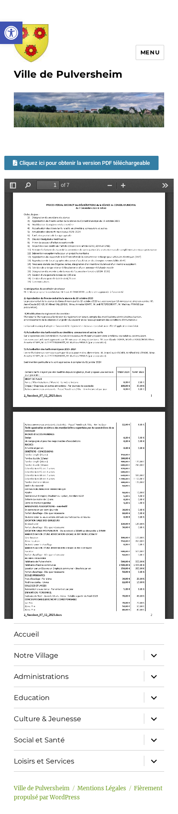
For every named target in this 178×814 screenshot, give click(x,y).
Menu (149, 52)
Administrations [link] (41, 676)
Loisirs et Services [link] (44, 761)
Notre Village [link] (36, 655)
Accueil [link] (26, 634)
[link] (11, 33)
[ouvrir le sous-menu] (153, 655)
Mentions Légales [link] (101, 788)
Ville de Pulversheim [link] (68, 74)
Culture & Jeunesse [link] (47, 719)
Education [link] (32, 698)
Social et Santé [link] (39, 740)
